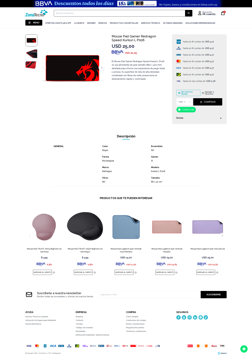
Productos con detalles (124, 23)
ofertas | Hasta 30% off (58, 23)
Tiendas (79, 324)
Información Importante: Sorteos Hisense (92, 335)
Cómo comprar (132, 317)
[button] (101, 68)
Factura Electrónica (33, 324)
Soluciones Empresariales (200, 23)
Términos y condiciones (136, 331)
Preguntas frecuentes (135, 328)
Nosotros (79, 317)
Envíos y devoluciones (135, 324)
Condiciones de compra (136, 320)
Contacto (79, 320)
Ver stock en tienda (187, 93)
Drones (91, 23)
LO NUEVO (79, 23)
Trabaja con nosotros (84, 328)
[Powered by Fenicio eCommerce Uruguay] (222, 353)
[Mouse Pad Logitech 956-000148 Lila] (208, 227)
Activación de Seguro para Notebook (40, 320)
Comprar (210, 102)
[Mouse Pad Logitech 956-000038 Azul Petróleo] (126, 227)
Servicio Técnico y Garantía (36, 317)
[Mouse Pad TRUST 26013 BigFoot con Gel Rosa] (44, 227)
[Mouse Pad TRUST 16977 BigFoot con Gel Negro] (85, 227)
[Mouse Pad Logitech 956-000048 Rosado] (167, 227)
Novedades (80, 331)
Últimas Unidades (173, 23)
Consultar (188, 110)
